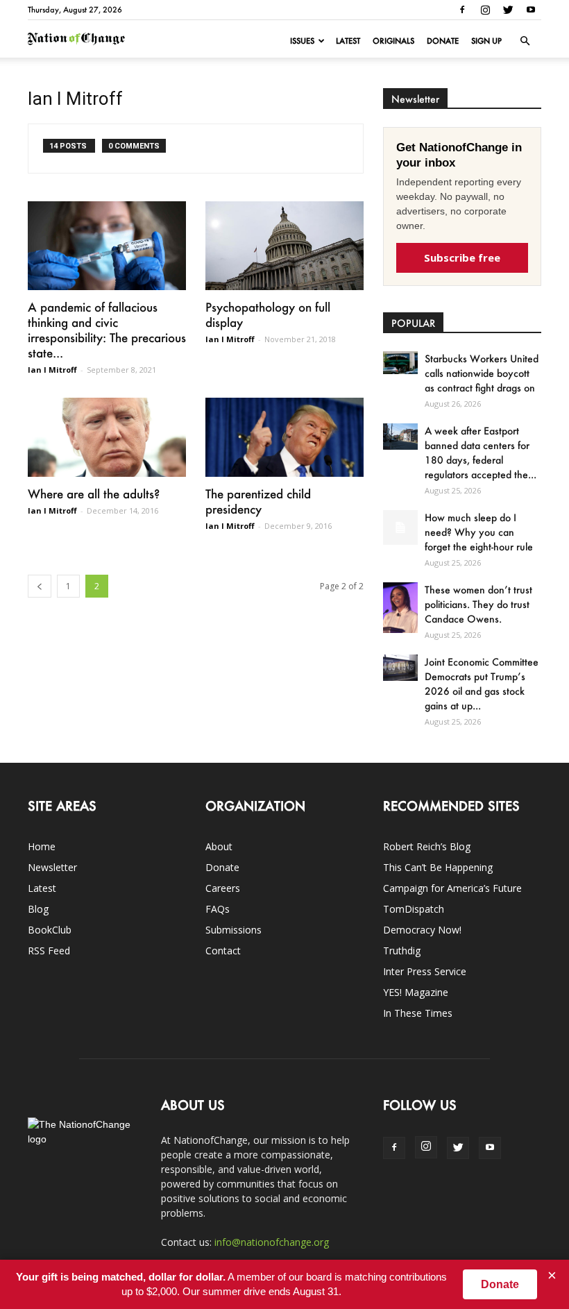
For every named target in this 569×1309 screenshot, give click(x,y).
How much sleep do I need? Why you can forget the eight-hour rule (479, 532)
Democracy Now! (422, 929)
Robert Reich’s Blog (426, 846)
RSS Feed (49, 950)
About (218, 846)
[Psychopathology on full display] (284, 245)
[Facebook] (462, 9)
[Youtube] (530, 9)
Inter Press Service (424, 971)
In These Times (417, 1013)
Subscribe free (462, 257)
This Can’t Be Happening (438, 867)
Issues (302, 41)
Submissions (233, 929)
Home (42, 846)
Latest (348, 41)
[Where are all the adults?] (107, 437)
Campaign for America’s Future (452, 888)
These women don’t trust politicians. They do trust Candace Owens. (478, 604)
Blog (38, 908)
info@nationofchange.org (271, 1242)
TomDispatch (413, 908)
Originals (393, 41)
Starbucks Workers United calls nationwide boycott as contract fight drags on (481, 373)
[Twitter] (508, 9)
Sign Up (486, 41)
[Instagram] (485, 9)
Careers (222, 888)
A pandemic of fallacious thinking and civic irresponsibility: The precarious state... (107, 329)
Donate (443, 41)
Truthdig (402, 950)
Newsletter (52, 867)
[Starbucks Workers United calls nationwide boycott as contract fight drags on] (400, 362)
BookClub (49, 929)
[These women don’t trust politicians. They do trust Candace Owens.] (400, 607)
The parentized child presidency (258, 501)
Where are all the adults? (94, 493)
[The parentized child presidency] (284, 437)
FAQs (217, 908)
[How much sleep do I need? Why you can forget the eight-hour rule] (400, 527)
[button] (524, 41)
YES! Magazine (415, 992)
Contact (223, 950)
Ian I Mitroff (52, 369)
